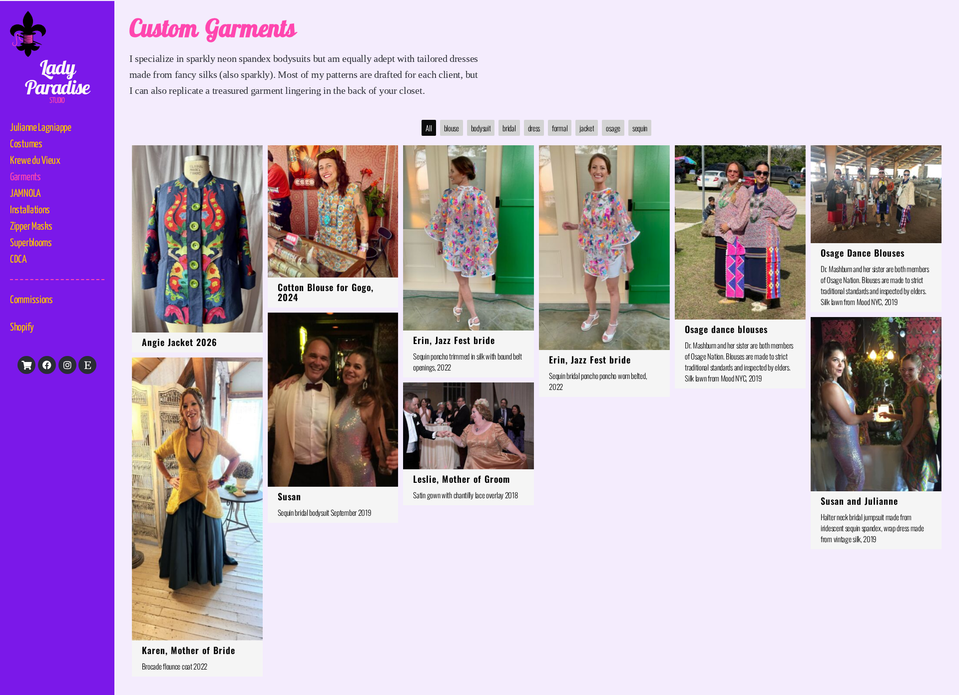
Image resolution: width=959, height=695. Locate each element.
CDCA (18, 260)
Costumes (26, 144)
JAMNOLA (25, 194)
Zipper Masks (31, 227)
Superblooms (31, 243)
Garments (25, 177)
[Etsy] (87, 365)
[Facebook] (47, 365)
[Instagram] (67, 365)
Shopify (22, 328)
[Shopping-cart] (26, 365)
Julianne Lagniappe (40, 128)
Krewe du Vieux (35, 161)
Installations (30, 210)
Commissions (31, 300)
